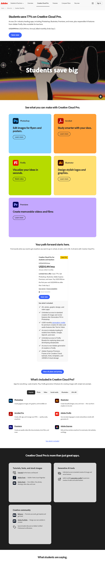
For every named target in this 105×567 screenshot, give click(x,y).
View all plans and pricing (52, 372)
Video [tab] (45, 392)
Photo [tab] (39, 392)
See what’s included (52, 441)
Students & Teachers (16, 3)
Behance (20, 514)
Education (9, 8)
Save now (15, 35)
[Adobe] (4, 3)
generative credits (58, 322)
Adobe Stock (21, 482)
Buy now (77, 3)
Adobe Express (66, 426)
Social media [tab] (54, 392)
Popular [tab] (31, 392)
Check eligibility (52, 289)
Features (55, 3)
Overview (30, 3)
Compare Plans (66, 3)
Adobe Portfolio (22, 520)
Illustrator (65, 400)
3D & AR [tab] (73, 392)
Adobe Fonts (21, 478)
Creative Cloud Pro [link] (43, 3)
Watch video (19, 179)
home (2, 8)
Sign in (99, 3)
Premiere (18, 426)
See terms (42, 289)
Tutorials (20, 473)
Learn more (19, 137)
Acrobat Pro (19, 413)
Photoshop (18, 400)
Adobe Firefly (66, 413)
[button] (92, 3)
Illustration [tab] (65, 392)
